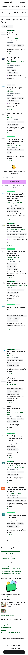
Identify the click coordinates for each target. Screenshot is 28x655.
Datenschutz (4, 642)
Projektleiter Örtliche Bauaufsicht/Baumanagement (16, 35)
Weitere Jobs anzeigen (14, 541)
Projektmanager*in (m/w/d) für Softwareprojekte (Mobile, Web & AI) (16, 489)
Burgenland (23, 234)
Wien (8, 45)
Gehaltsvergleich (6, 596)
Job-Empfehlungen (13, 6)
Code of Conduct (22, 642)
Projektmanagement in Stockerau (10, 573)
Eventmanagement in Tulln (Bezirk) (10, 551)
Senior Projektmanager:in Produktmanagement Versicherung (16, 438)
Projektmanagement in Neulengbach (11, 571)
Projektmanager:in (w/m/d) (16, 283)
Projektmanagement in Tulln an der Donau (12, 568)
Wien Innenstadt (11, 263)
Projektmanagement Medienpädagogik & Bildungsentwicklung (16, 253)
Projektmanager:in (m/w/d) (16, 464)
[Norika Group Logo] (13, 649)
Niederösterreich (15, 234)
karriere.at (17, 619)
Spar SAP (3, 630)
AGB (24, 638)
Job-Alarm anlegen (14, 181)
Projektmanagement (11, 19)
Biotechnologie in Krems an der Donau (11, 632)
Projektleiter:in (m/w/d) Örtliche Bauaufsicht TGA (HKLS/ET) (17, 141)
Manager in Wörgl (6, 625)
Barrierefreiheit (12, 642)
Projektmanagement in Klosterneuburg (12, 566)
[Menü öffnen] (2, 2)
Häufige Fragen (6, 638)
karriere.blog (5, 600)
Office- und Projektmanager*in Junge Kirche (16, 380)
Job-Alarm (24, 6)
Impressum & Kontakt (17, 638)
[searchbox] (14, 13)
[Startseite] (8, 2)
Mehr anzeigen (10, 51)
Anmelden (22, 2)
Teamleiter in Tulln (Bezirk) (8, 556)
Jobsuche (4, 6)
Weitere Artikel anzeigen (7, 615)
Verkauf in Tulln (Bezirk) (7, 553)
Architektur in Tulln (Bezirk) (8, 558)
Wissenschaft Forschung (8, 627)
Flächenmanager (5, 622)
